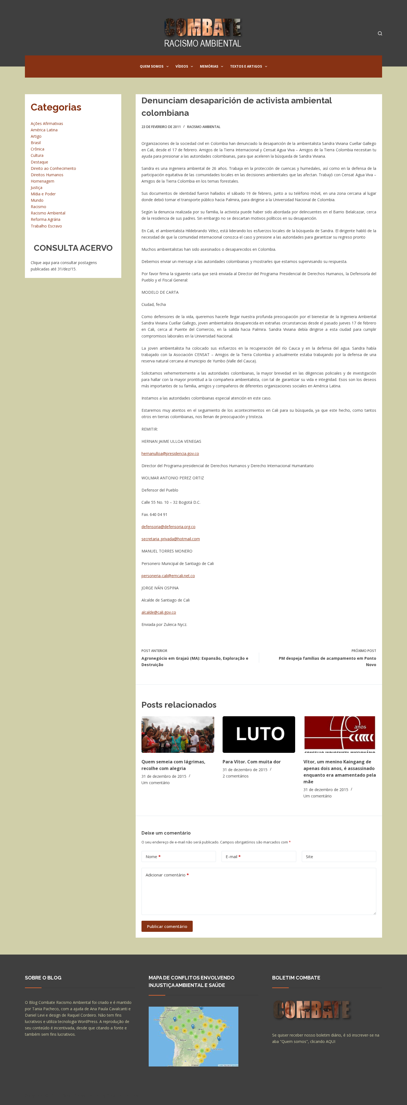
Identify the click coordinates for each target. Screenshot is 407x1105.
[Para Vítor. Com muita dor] (259, 734)
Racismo (38, 206)
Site (309, 856)
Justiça (36, 187)
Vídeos (182, 66)
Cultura (37, 155)
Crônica (37, 149)
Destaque (39, 162)
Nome (153, 856)
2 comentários (236, 776)
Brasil (36, 142)
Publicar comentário (167, 926)
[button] (167, 66)
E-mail (233, 856)
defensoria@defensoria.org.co (168, 526)
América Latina (44, 129)
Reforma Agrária (45, 219)
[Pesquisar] (380, 33)
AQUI (330, 1041)
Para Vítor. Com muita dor (252, 762)
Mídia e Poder (43, 193)
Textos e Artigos (246, 66)
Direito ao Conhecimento (53, 168)
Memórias (209, 66)
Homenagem (42, 181)
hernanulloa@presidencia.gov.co (170, 453)
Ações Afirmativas (47, 123)
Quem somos (151, 66)
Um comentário (155, 782)
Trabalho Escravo (46, 226)
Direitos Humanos (47, 174)
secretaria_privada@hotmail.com (170, 538)
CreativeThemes (122, 1095)
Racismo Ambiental (203, 126)
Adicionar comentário (167, 875)
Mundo (37, 200)
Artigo (36, 136)
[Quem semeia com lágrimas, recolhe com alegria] (177, 734)
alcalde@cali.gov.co (158, 612)
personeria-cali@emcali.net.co (168, 575)
